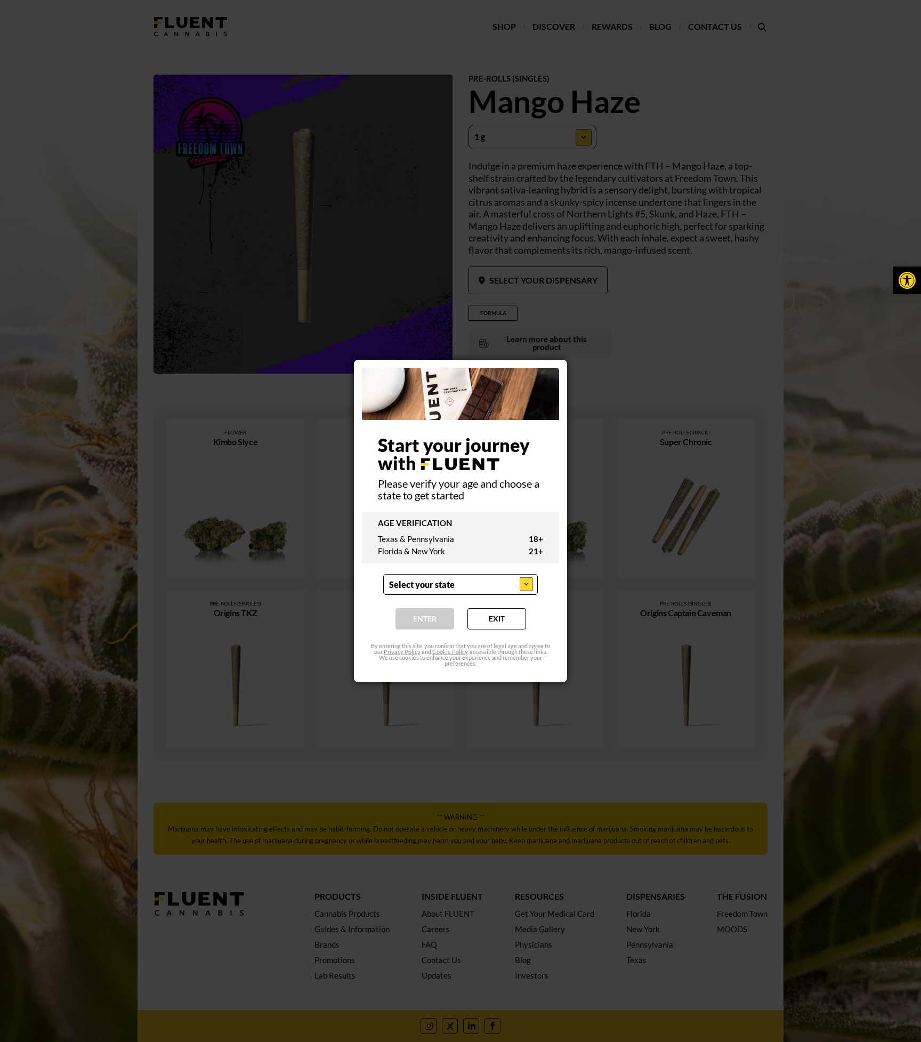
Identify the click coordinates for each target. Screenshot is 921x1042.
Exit (497, 618)
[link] (907, 280)
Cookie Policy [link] (449, 651)
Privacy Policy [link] (402, 651)
